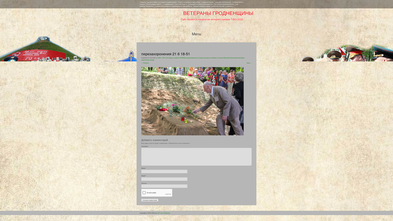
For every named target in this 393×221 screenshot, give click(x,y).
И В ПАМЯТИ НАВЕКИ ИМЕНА (168, 2)
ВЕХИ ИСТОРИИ (152, 2)
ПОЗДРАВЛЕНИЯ (169, 4)
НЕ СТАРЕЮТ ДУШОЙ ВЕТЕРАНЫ (224, 4)
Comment (144, 146)
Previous (145, 63)
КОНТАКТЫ (229, 6)
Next (249, 63)
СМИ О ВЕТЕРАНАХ (181, 4)
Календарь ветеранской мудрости (201, 4)
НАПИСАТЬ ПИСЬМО (218, 6)
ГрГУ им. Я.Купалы (163, 213)
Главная (143, 2)
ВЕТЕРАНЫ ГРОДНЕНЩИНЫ (218, 13)
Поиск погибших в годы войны (189, 2)
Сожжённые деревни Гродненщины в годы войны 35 (173, 6)
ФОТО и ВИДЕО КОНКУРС (154, 4)
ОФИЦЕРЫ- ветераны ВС (223, 2)
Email (143, 176)
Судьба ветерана (207, 2)
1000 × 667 (161, 58)
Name (143, 168)
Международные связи (202, 6)
